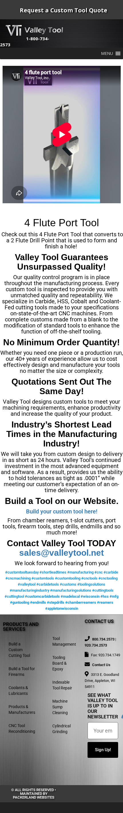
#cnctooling (108, 578)
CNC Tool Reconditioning (22, 728)
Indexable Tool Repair (62, 685)
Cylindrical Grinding (61, 729)
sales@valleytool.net (61, 552)
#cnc (98, 572)
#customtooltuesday (22, 572)
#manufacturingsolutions (70, 590)
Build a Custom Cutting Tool (19, 650)
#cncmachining (18, 578)
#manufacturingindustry (29, 590)
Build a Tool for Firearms (22, 671)
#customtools (42, 578)
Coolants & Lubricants (18, 690)
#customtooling (67, 578)
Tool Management (64, 641)
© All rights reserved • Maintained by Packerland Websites (33, 793)
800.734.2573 (103, 639)
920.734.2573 (96, 645)
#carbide (111, 572)
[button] (107, 53)
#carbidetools (47, 584)
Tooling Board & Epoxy (59, 663)
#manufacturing (80, 572)
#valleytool (26, 584)
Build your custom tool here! (61, 511)
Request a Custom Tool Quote (63, 10)
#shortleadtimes (52, 572)
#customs (68, 584)
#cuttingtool (14, 596)
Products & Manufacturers (22, 709)
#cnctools (89, 578)
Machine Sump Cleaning (60, 707)
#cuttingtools (103, 590)
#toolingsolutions (91, 584)
